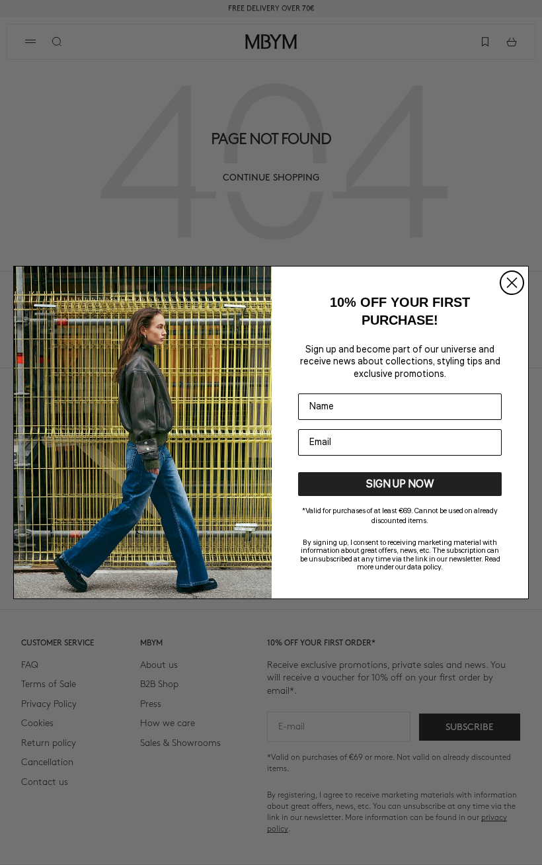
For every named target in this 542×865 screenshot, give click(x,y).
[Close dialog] (511, 282)
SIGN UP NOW (400, 484)
